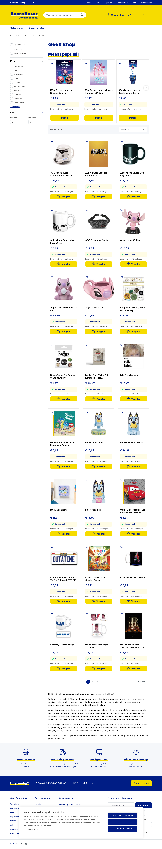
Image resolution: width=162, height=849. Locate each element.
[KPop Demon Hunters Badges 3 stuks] (64, 72)
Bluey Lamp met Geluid (131, 442)
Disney (16, 78)
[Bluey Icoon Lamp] (98, 424)
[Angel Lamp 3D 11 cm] (133, 221)
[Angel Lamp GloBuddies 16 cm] (63, 289)
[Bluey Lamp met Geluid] (133, 424)
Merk (12, 61)
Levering (38, 804)
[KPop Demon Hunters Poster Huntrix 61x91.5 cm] (98, 72)
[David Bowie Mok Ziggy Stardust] (98, 626)
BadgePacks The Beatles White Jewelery (62, 376)
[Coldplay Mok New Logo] (63, 626)
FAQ (98, 3)
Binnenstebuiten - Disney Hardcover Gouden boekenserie (63, 444)
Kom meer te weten (31, 829)
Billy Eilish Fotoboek (130, 375)
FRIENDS (17, 95)
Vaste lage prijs (20, 53)
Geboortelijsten (122, 3)
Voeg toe (65, 196)
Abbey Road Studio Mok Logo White (62, 241)
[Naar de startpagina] (24, 15)
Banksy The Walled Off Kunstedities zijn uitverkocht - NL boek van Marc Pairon (98, 376)
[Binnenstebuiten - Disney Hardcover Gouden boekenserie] (63, 424)
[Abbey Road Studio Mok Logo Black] (133, 154)
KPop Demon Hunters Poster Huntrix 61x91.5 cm (98, 91)
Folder (13, 821)
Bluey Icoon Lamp (94, 442)
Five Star (17, 90)
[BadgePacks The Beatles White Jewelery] (63, 356)
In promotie (18, 49)
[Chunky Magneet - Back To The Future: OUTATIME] (63, 558)
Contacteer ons (146, 3)
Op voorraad (19, 45)
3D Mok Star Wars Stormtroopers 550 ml (61, 174)
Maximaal (32, 120)
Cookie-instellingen (123, 829)
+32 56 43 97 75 (84, 783)
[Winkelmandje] (136, 15)
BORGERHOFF (20, 74)
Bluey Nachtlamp (58, 510)
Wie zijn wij (14, 804)
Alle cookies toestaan (123, 815)
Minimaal (13, 120)
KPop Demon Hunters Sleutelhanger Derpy (129, 91)
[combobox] (60, 15)
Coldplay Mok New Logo (62, 644)
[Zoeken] (82, 15)
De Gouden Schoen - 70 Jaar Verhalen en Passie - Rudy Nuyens (133, 646)
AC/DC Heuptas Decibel (97, 240)
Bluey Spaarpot (93, 510)
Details (64, 118)
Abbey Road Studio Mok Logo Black (132, 174)
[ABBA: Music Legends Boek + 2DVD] (98, 154)
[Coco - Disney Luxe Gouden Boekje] (98, 558)
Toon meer (15, 107)
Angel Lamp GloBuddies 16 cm (63, 309)
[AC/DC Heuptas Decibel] (98, 221)
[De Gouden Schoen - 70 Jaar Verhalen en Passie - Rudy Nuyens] (133, 626)
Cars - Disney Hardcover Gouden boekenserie (132, 511)
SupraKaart (109, 3)
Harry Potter (19, 103)
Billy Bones (18, 66)
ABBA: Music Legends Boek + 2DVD (96, 174)
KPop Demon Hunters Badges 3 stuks (61, 91)
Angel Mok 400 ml (94, 307)
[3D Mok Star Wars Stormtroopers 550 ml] (63, 154)
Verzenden (143, 805)
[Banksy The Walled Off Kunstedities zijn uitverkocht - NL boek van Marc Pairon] (98, 356)
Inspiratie (90, 3)
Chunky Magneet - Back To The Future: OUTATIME (63, 578)
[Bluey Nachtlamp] (63, 491)
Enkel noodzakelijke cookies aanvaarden (123, 821)
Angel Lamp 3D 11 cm (130, 240)
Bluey (16, 70)
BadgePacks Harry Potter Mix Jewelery (133, 309)
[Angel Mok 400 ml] (98, 289)
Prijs (12, 113)
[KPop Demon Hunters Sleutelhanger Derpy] (133, 72)
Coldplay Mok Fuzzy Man (132, 577)
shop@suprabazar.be (51, 783)
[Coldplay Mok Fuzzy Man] (133, 558)
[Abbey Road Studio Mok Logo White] (63, 221)
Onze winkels (16, 808)
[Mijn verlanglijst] (129, 15)
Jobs (134, 3)
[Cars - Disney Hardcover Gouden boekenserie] (133, 491)
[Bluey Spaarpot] (98, 491)
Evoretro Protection (22, 86)
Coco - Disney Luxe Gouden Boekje (95, 578)
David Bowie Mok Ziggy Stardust (96, 646)
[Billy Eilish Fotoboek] (133, 356)
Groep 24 (18, 99)
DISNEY (17, 82)
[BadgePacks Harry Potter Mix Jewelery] (133, 289)
